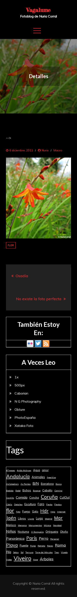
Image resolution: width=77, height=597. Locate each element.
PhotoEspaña (25, 417)
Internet (61, 511)
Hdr (44, 511)
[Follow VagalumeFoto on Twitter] (38, 343)
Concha (34, 497)
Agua (36, 470)
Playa (12, 545)
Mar (58, 518)
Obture (20, 409)
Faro (41, 504)
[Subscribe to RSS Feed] (46, 343)
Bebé (18, 490)
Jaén (11, 518)
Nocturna (23, 531)
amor (45, 470)
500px (20, 385)
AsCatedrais (12, 484)
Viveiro (22, 558)
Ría (8, 552)
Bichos (26, 490)
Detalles (18, 504)
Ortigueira (52, 531)
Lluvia (31, 518)
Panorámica (15, 538)
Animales (38, 477)
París (31, 538)
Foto (18, 511)
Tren (57, 552)
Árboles (46, 559)
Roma (60, 545)
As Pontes (26, 484)
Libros (22, 518)
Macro (57, 150)
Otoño (64, 531)
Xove (35, 559)
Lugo (39, 518)
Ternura (29, 552)
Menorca (22, 525)
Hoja (52, 511)
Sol (22, 552)
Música (47, 525)
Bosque (36, 490)
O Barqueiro (37, 532)
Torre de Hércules (44, 552)
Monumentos (35, 525)
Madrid (48, 518)
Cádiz (9, 504)
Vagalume (39, 10)
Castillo (10, 498)
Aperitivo (51, 477)
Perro (43, 538)
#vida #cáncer (24, 470)
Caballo (47, 490)
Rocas (50, 545)
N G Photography (28, 401)
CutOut (65, 497)
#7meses (10, 470)
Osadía (22, 275)
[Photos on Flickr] (30, 343)
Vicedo (64, 552)
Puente (24, 545)
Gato (35, 511)
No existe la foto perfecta (38, 298)
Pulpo (33, 545)
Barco (59, 484)
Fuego (26, 511)
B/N (36, 483)
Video (9, 559)
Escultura (30, 504)
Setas (16, 552)
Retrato (41, 545)
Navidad (57, 525)
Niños (11, 531)
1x (17, 377)
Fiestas (58, 504)
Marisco (11, 525)
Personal (54, 539)
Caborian (21, 393)
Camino (58, 490)
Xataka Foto (24, 425)
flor (11, 245)
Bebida (9, 490)
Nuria (45, 150)
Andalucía (18, 476)
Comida (21, 497)
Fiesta (49, 504)
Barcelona (47, 483)
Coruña (49, 497)
